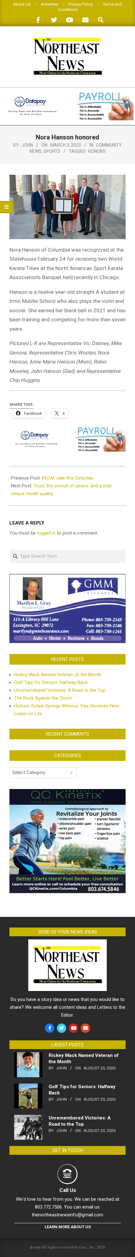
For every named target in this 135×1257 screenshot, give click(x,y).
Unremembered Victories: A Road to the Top (59, 690)
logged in (46, 533)
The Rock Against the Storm (43, 698)
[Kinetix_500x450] (67, 793)
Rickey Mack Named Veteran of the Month (57, 674)
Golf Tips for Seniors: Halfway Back (51, 682)
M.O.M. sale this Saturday (67, 478)
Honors (97, 151)
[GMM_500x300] (67, 578)
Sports (51, 151)
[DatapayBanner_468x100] (67, 95)
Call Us (67, 1190)
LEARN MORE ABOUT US (68, 1226)
